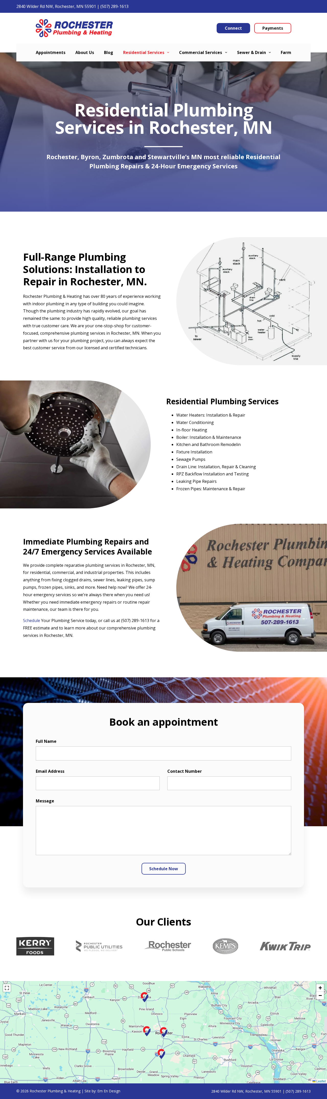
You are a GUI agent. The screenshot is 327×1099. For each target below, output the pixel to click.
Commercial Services (200, 52)
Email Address (50, 771)
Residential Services (143, 52)
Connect (233, 28)
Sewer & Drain (251, 52)
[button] (163, 1032)
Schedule (31, 620)
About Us (84, 52)
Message (45, 801)
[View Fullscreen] (7, 988)
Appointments (50, 52)
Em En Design (108, 1091)
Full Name (46, 741)
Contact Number (184, 771)
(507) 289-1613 (114, 6)
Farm (286, 52)
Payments (272, 28)
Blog (108, 52)
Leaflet (321, 1081)
